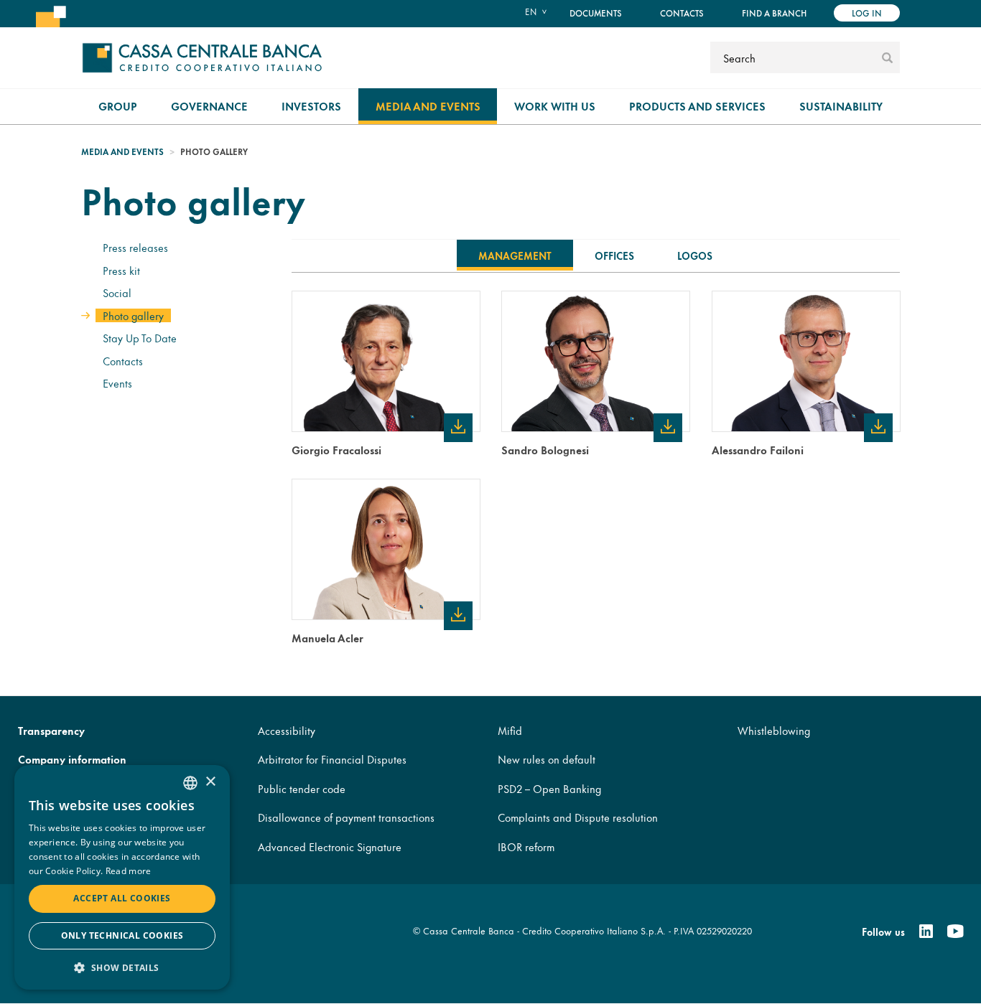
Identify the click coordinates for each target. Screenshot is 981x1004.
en (530, 11)
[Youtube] (955, 931)
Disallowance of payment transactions (346, 817)
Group (117, 106)
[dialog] (122, 877)
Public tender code (301, 788)
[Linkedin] (926, 931)
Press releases (135, 247)
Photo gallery (133, 315)
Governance (209, 106)
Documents (595, 12)
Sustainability (841, 106)
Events (117, 383)
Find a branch (774, 12)
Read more (129, 871)
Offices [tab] (614, 255)
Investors (311, 106)
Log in (867, 12)
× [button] (210, 782)
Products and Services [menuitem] (697, 106)
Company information (72, 759)
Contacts (682, 12)
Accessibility (286, 730)
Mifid (510, 730)
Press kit (121, 270)
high (457, 426)
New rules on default (546, 759)
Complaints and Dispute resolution (578, 817)
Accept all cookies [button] (121, 898)
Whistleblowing (774, 730)
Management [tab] (515, 255)
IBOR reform (526, 846)
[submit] (887, 57)
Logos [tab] (694, 255)
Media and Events (428, 106)
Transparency (51, 730)
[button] (122, 967)
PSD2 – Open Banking (549, 788)
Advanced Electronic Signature (329, 846)
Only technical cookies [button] (122, 935)
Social (117, 292)
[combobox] (190, 783)
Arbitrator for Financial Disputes (332, 759)
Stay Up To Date (140, 337)
